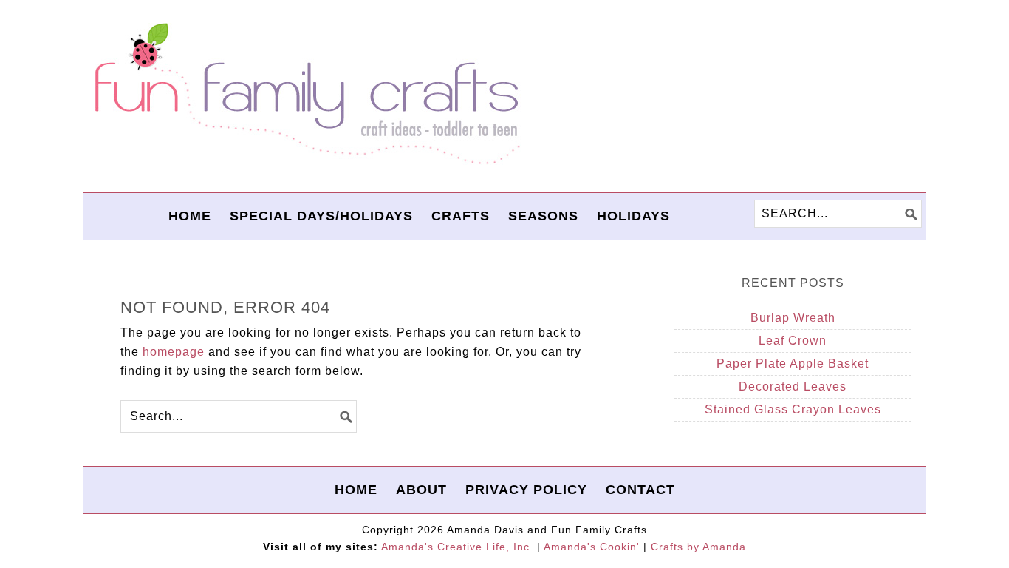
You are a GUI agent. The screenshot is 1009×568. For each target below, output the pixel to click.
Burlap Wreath (792, 317)
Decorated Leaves (792, 386)
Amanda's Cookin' (592, 546)
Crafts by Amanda (698, 546)
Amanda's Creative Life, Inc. (457, 546)
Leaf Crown (793, 340)
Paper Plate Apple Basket (792, 363)
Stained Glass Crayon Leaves (793, 409)
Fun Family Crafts (305, 94)
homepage (174, 351)
